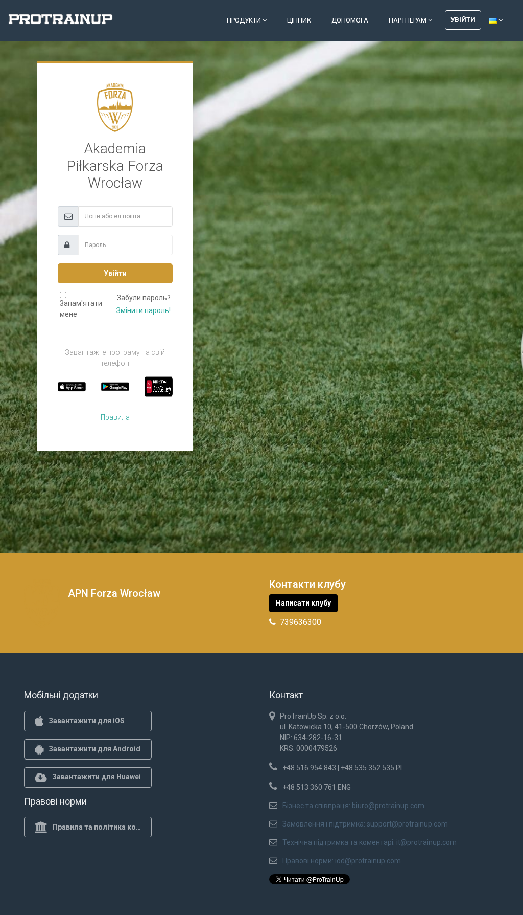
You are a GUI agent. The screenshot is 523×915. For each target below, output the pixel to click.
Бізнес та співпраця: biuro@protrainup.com (353, 805)
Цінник (299, 20)
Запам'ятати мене (81, 308)
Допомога (349, 20)
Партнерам (408, 20)
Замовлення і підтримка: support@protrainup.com (365, 824)
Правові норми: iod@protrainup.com (341, 861)
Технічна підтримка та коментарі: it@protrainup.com (369, 842)
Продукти (245, 20)
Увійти (463, 20)
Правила (115, 417)
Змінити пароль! (143, 310)
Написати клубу (303, 603)
